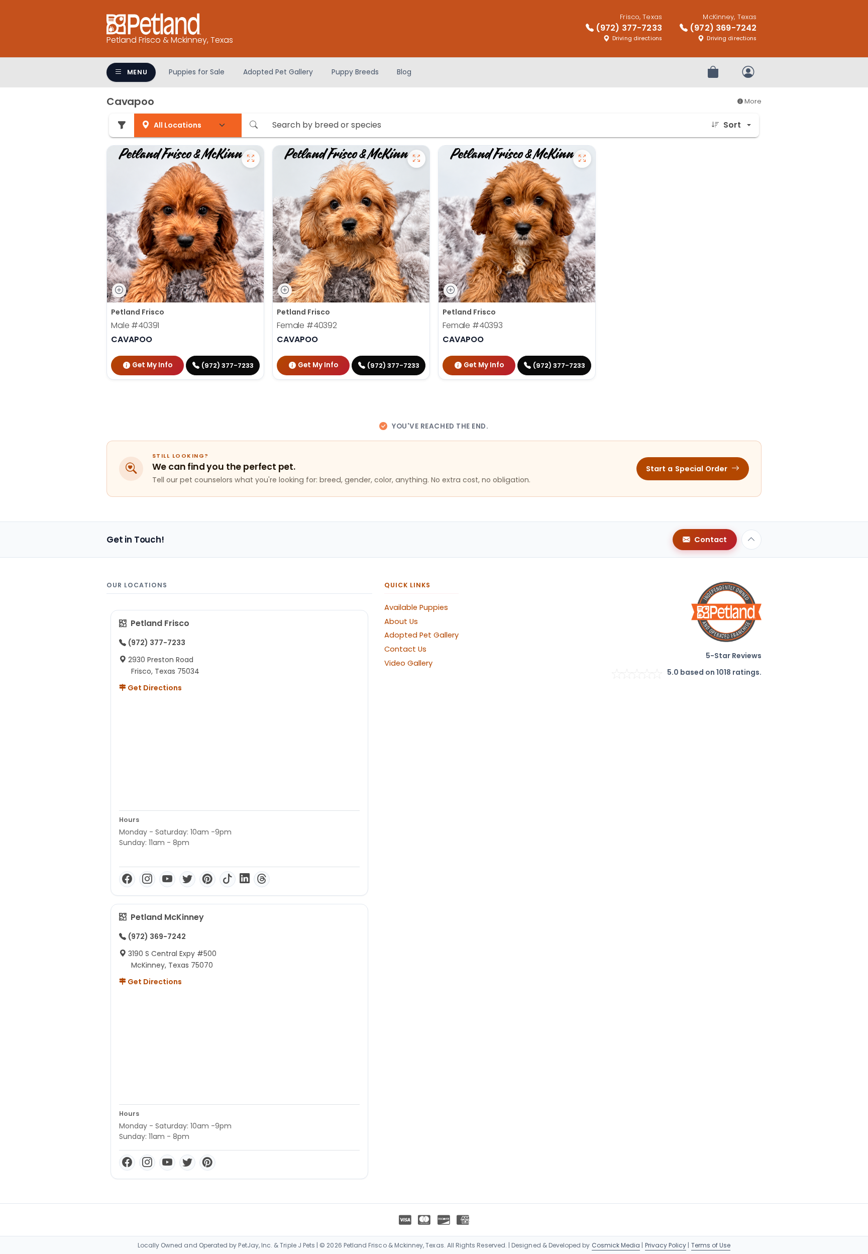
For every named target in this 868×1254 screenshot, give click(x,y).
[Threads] (262, 879)
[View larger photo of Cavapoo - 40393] (582, 159)
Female (307, 325)
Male (135, 325)
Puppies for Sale (197, 72)
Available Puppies (416, 607)
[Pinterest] (207, 879)
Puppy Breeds (355, 72)
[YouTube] (167, 879)
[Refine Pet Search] (121, 125)
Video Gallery (408, 663)
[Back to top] (751, 540)
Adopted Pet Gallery (278, 72)
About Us (401, 621)
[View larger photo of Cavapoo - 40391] (251, 159)
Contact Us (405, 649)
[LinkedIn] (245, 879)
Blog (404, 72)
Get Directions (154, 688)
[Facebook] (127, 879)
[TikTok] (228, 879)
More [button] (752, 101)
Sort (732, 125)
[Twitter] (187, 879)
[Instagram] (147, 879)
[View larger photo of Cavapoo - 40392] (416, 159)
